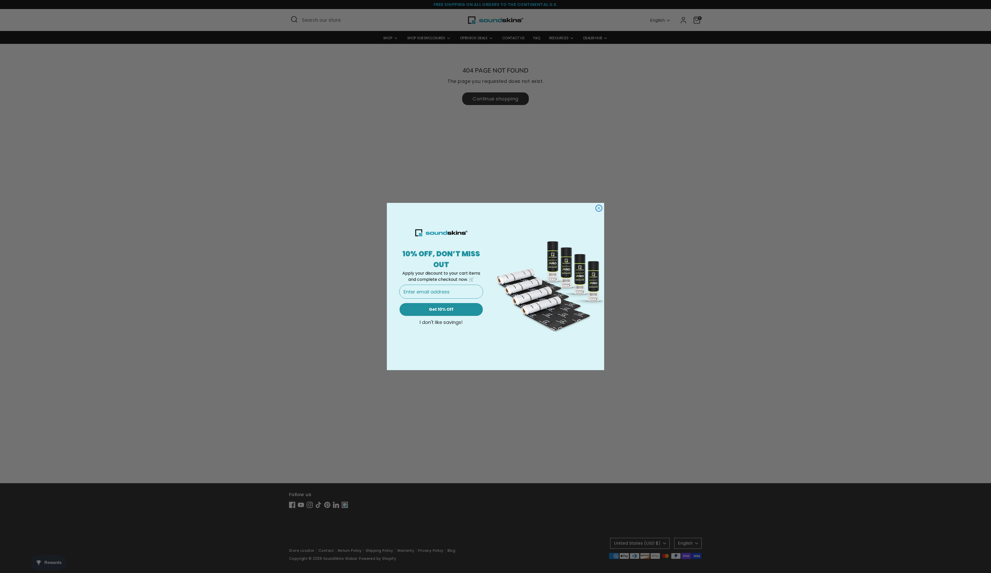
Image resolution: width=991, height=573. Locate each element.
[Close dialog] (599, 208)
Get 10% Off (441, 309)
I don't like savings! (441, 322)
